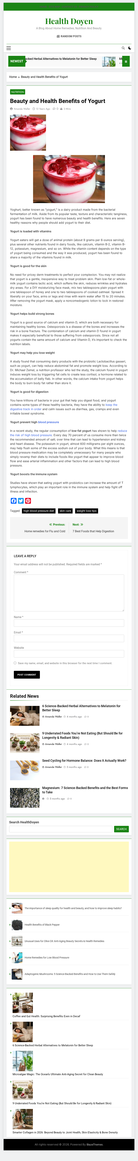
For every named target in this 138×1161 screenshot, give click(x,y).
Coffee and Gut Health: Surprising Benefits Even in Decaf (46, 1016)
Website (19, 648)
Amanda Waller (22, 109)
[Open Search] (123, 48)
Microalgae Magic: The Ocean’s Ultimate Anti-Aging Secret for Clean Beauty (58, 1074)
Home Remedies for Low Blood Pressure (47, 957)
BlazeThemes (95, 1144)
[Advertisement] (69, 867)
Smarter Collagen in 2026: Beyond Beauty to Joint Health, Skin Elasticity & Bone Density (65, 1132)
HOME (43, 6)
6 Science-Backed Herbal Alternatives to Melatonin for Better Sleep (53, 1045)
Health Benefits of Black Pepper (42, 924)
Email (18, 632)
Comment (21, 572)
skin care (65, 511)
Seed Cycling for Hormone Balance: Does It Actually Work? (84, 760)
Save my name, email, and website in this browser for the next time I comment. (65, 663)
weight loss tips (86, 511)
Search (121, 829)
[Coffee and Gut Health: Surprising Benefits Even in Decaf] (23, 1012)
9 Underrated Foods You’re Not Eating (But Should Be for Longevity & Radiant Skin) (62, 1103)
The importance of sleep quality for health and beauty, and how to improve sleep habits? (73, 908)
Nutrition (17, 92)
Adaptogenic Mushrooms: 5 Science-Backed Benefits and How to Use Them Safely (70, 974)
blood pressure (48, 422)
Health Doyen (69, 21)
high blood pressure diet (39, 511)
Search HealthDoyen (24, 822)
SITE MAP (54, 6)
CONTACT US (69, 6)
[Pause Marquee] (126, 61)
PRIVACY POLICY (88, 6)
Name (18, 617)
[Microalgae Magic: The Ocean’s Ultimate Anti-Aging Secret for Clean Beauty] (97, 63)
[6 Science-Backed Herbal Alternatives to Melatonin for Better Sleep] (23, 1041)
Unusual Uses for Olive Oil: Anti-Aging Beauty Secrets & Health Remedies (64, 941)
